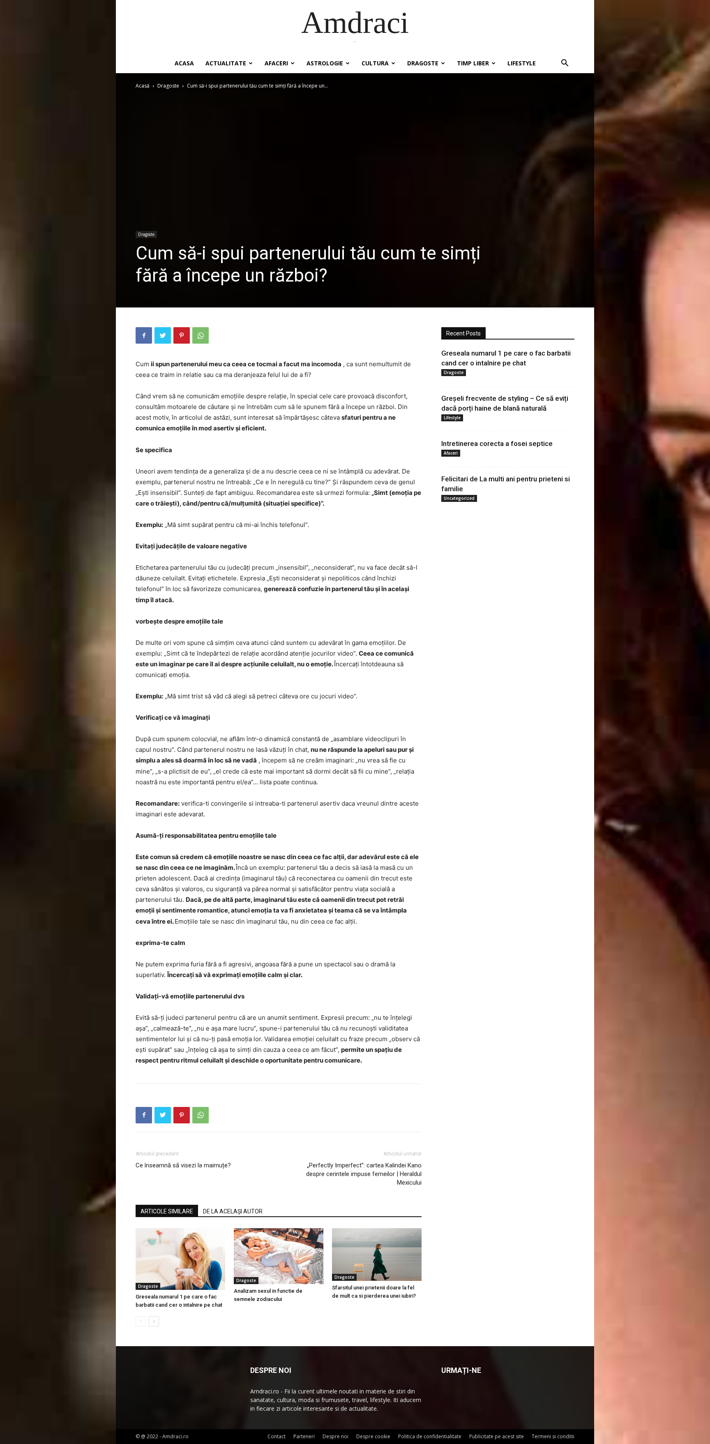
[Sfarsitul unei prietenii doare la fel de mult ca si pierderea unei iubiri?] (377, 1254)
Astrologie (325, 63)
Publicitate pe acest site (496, 1436)
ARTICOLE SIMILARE (167, 1211)
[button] (564, 64)
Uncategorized (459, 498)
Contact (276, 1436)
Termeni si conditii (553, 1436)
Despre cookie (373, 1436)
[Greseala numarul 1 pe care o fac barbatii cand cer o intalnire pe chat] (180, 1259)
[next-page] (154, 1321)
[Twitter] (162, 335)
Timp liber (473, 63)
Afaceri (276, 63)
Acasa (184, 63)
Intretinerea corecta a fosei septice (497, 443)
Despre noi (335, 1436)
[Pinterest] (181, 335)
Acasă (143, 85)
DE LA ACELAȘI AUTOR (233, 1211)
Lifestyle (521, 63)
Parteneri (304, 1436)
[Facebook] (144, 335)
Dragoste (422, 63)
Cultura (375, 63)
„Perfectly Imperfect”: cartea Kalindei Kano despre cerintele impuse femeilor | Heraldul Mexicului (364, 1174)
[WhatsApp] (200, 335)
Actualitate (225, 63)
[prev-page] (141, 1321)
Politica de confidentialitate (429, 1436)
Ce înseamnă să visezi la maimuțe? (183, 1165)
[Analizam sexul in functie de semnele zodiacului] (278, 1256)
